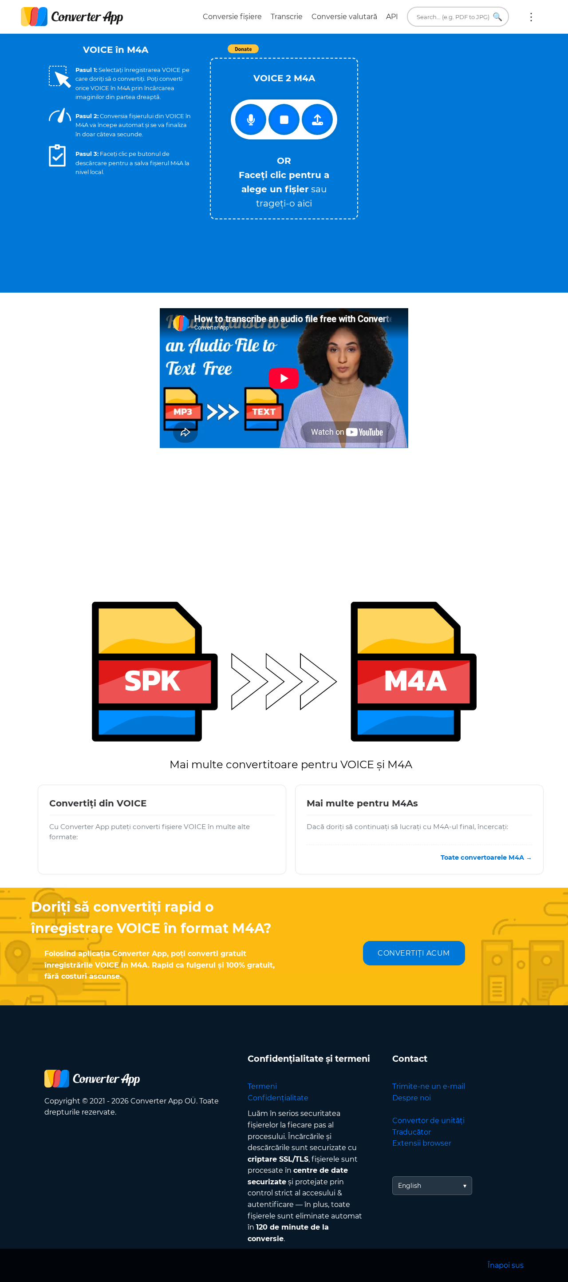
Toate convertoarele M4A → (486, 857)
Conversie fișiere (232, 16)
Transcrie (287, 16)
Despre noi (411, 1098)
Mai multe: (531, 17)
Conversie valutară (344, 16)
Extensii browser (421, 1143)
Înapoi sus (506, 1265)
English (409, 1186)
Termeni (262, 1086)
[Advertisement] (443, 120)
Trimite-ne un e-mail (428, 1086)
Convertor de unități (428, 1120)
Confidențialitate (278, 1098)
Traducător (411, 1132)
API (392, 16)
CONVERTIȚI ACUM (414, 953)
